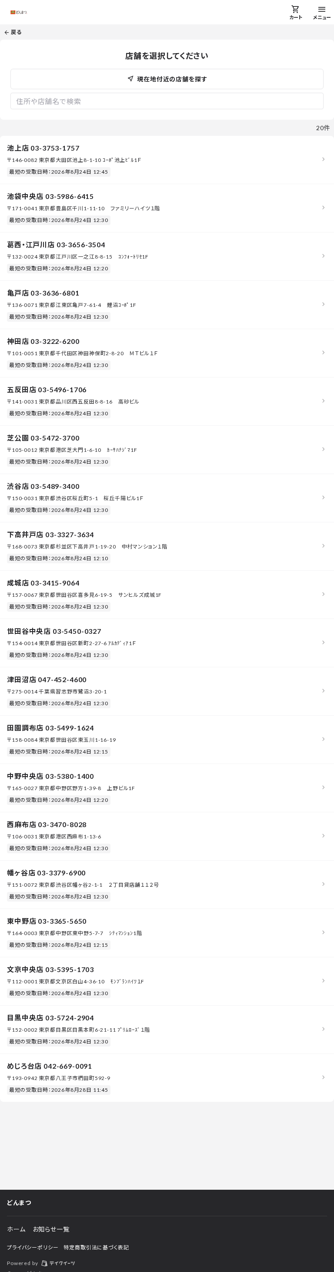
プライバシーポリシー (32, 1247)
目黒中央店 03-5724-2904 (50, 1017)
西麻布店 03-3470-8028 (47, 824)
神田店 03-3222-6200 (43, 341)
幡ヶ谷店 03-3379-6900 (46, 872)
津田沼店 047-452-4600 (47, 679)
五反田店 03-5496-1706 (47, 389)
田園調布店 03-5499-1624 (50, 727)
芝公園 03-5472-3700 (43, 438)
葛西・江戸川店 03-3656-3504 (56, 244)
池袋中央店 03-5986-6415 (50, 196)
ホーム (16, 1229)
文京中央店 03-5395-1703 (50, 969)
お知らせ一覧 (51, 1229)
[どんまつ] (18, 12)
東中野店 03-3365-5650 (47, 921)
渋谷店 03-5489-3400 (43, 486)
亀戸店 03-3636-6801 (43, 293)
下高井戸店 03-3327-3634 (50, 534)
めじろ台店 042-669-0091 (49, 1066)
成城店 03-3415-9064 (43, 583)
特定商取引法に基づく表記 (96, 1247)
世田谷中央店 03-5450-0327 (54, 631)
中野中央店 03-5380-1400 (50, 776)
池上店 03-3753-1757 (43, 148)
